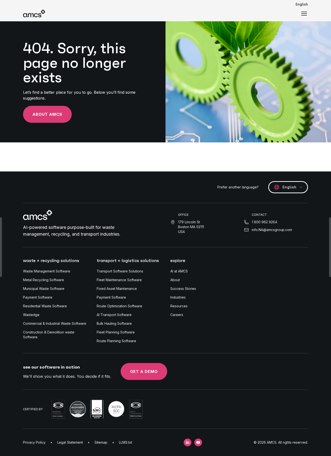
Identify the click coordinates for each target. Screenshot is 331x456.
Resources (179, 306)
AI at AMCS (179, 271)
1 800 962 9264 (264, 222)
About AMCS (47, 114)
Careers (176, 315)
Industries (178, 297)
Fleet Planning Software (116, 332)
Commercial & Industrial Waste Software (54, 323)
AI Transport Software (114, 315)
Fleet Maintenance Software (119, 280)
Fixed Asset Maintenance (117, 288)
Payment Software (37, 297)
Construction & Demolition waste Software (48, 334)
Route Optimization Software (119, 306)
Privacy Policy (34, 442)
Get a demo (144, 371)
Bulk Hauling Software (114, 323)
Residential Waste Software (45, 306)
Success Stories (183, 288)
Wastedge (31, 315)
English (302, 4)
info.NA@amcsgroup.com (272, 230)
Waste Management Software (46, 271)
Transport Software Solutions (120, 271)
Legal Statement (70, 442)
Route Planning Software (116, 341)
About (175, 280)
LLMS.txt (125, 442)
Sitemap (101, 442)
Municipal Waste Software (43, 288)
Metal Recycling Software (43, 280)
